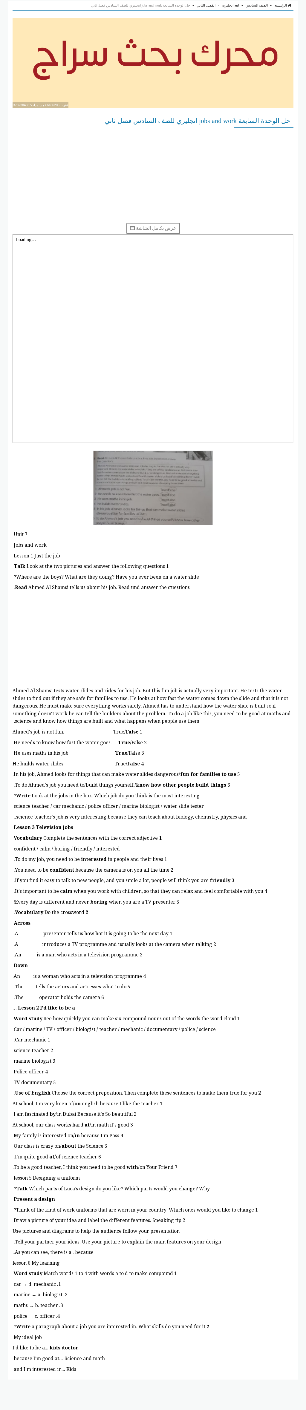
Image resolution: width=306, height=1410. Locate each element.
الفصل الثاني (206, 5)
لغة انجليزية (230, 5)
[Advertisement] (153, 175)
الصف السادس (257, 5)
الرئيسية (281, 5)
